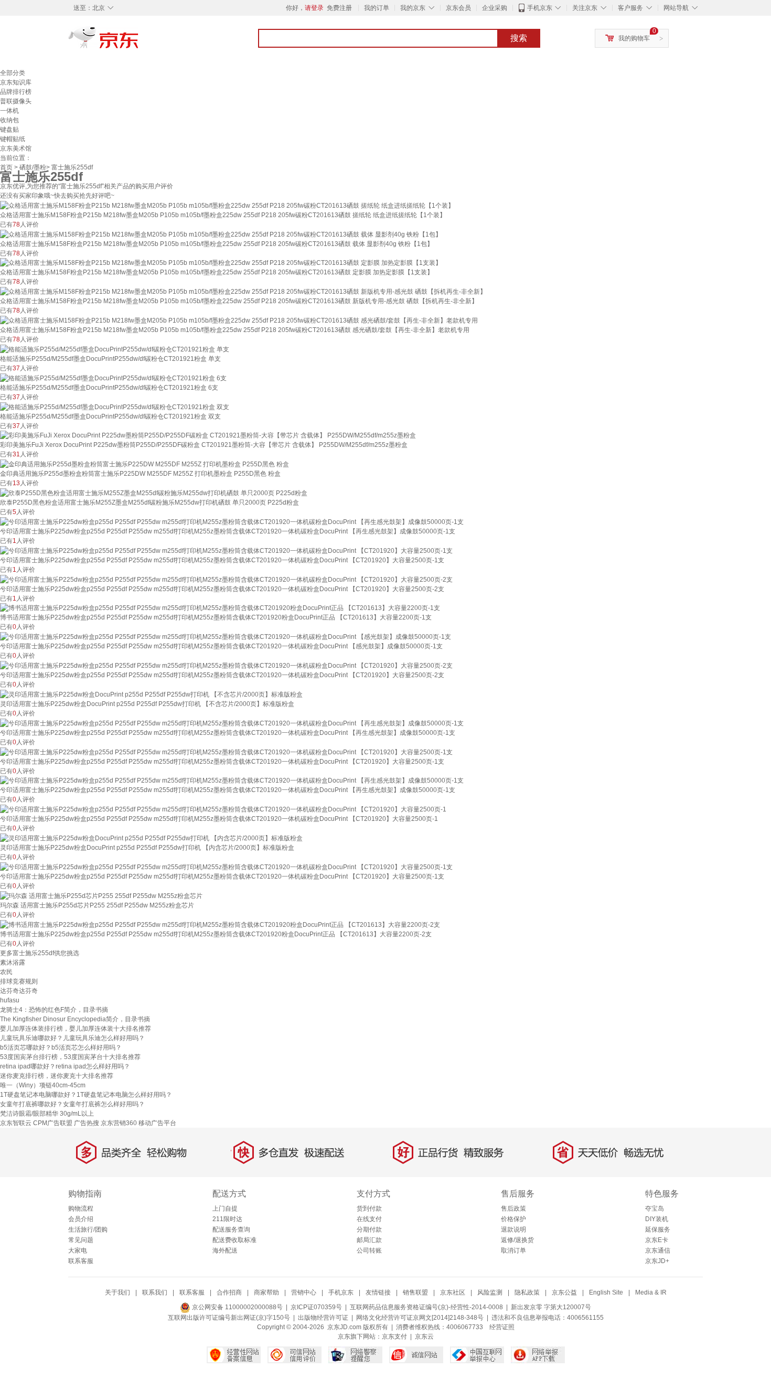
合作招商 (229, 1292)
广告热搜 (86, 1123)
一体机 (9, 110)
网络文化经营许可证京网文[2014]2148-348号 (420, 1317)
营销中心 (303, 1292)
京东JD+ (657, 1261)
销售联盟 (415, 1292)
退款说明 (513, 1229)
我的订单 (376, 8)
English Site (606, 1292)
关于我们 (117, 1292)
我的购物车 (634, 38)
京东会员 (458, 8)
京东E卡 (656, 1240)
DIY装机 (656, 1219)
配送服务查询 (231, 1229)
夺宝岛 (654, 1208)
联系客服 (80, 1261)
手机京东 (539, 8)
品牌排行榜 (15, 91)
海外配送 (225, 1250)
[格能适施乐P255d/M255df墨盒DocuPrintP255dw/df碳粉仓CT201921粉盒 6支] (113, 377)
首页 (6, 167)
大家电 (77, 1250)
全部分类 (12, 73)
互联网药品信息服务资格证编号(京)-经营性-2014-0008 (426, 1307)
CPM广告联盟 (52, 1123)
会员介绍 (80, 1219)
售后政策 (513, 1208)
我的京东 (412, 8)
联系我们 (154, 1292)
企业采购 (494, 8)
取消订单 (513, 1250)
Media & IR (651, 1292)
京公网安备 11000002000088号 (236, 1307)
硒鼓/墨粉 (32, 167)
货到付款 (369, 1208)
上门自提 (225, 1208)
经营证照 (502, 1327)
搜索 (518, 38)
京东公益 (564, 1292)
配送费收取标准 (234, 1240)
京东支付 (394, 1336)
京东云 (424, 1336)
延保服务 (657, 1229)
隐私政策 (527, 1292)
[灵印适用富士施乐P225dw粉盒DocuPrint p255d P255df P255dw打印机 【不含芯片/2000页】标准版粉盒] (151, 694)
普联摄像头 (15, 101)
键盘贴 (9, 129)
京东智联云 (15, 1123)
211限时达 (227, 1219)
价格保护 (513, 1219)
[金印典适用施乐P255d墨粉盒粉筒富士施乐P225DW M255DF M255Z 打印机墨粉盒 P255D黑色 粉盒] (144, 463)
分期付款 (369, 1229)
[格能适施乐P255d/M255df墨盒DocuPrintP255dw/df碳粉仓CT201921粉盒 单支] (114, 348)
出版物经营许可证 (323, 1317)
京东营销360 (119, 1123)
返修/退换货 (517, 1240)
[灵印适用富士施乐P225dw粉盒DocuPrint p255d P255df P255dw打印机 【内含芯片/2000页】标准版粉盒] (151, 837)
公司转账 (369, 1250)
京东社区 (452, 1292)
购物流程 (80, 1208)
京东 (139, 42)
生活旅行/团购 (88, 1229)
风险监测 (489, 1292)
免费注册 (339, 8)
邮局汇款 (369, 1240)
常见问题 (80, 1240)
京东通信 (657, 1250)
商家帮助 (266, 1292)
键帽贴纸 (12, 139)
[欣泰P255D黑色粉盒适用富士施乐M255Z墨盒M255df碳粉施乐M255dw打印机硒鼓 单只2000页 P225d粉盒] (153, 492)
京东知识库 (15, 82)
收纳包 (9, 120)
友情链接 (378, 1292)
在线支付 (369, 1219)
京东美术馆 (15, 148)
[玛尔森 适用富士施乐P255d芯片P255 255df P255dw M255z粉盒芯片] (101, 895)
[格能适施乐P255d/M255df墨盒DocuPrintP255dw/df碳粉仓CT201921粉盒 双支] (114, 406)
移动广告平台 (157, 1123)
